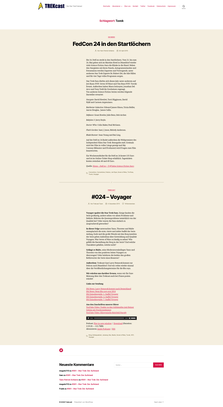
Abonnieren (116, 6)
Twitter (142, 6)
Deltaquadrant (97, 335)
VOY (132, 335)
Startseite (106, 6)
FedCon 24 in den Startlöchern (111, 43)
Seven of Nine (122, 172)
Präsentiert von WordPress (83, 402)
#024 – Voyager (112, 196)
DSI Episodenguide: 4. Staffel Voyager (102, 297)
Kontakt (135, 6)
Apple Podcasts (103, 329)
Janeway (105, 335)
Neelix (114, 335)
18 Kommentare (130, 204)
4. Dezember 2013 (114, 204)
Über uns (127, 6)
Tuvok (91, 174)
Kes (110, 335)
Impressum (172, 6)
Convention (92, 172)
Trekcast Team (98, 204)
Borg (90, 335)
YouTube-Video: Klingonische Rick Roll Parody (106, 313)
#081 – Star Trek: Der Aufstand (85, 371)
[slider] (133, 318)
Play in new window (103, 323)
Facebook (151, 6)
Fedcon (108, 172)
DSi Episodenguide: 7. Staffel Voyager (102, 299)
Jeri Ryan (114, 172)
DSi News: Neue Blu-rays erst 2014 (101, 291)
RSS (113, 329)
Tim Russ (130, 172)
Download (118, 323)
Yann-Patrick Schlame (107, 51)
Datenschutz (161, 6)
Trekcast (111, 190)
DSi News (111, 37)
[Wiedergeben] (88, 318)
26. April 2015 (123, 51)
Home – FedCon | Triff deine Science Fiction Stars (113, 166)
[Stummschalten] (129, 318)
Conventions (101, 172)
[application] (111, 318)
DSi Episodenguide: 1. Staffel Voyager (102, 294)
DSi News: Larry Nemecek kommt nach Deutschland (108, 289)
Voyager (96, 174)
